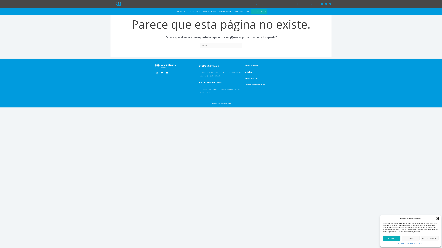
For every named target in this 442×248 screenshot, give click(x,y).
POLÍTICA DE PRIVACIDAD (406, 244)
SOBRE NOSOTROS (225, 11)
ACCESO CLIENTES (258, 11)
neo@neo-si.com (302, 4)
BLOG (247, 11)
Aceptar (391, 238)
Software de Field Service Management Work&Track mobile (281, 4)
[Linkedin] (330, 4)
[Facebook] (322, 4)
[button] (437, 218)
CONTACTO (239, 11)
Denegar (410, 238)
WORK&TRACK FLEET (209, 11)
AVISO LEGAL (420, 244)
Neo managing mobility (256, 4)
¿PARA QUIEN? (180, 11)
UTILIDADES (194, 11)
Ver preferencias (429, 238)
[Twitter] (326, 4)
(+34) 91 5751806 (313, 4)
